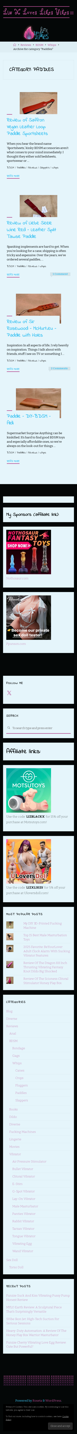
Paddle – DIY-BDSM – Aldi (29, 420)
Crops (19, 1078)
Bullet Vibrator (22, 1169)
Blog (9, 1011)
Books (13, 1109)
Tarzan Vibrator (23, 1229)
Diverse (11, 1019)
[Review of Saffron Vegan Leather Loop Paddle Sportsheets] (38, 107)
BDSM (39, 45)
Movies (14, 1147)
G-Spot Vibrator (23, 1191)
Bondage (18, 1048)
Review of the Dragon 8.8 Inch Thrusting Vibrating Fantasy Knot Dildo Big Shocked (45, 967)
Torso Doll (16, 1267)
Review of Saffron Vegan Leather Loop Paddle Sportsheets (27, 127)
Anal (12, 1033)
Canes (19, 1070)
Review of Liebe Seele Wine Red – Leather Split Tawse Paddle (31, 230)
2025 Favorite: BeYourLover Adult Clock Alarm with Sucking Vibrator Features (46, 951)
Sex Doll (12, 1260)
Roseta (37, 1401)
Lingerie (15, 1139)
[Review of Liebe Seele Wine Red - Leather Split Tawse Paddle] (38, 210)
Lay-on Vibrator (23, 1199)
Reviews (26, 45)
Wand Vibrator (22, 1251)
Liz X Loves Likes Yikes (36, 12)
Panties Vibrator (23, 1214)
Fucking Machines (22, 1132)
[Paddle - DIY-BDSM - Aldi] (38, 403)
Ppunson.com (16, 644)
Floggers (21, 1085)
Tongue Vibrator (23, 1236)
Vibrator (15, 1154)
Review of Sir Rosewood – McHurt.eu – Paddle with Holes (31, 328)
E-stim (17, 1184)
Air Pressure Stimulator (29, 1161)
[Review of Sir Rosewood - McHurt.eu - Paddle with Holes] (38, 309)
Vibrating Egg (22, 1244)
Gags (16, 1056)
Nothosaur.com (17, 578)
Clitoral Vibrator (23, 1176)
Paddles (21, 168)
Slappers (45, 168)
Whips (52, 45)
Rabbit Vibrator (23, 1221)
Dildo (13, 1117)
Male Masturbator (25, 1206)
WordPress (53, 1401)
